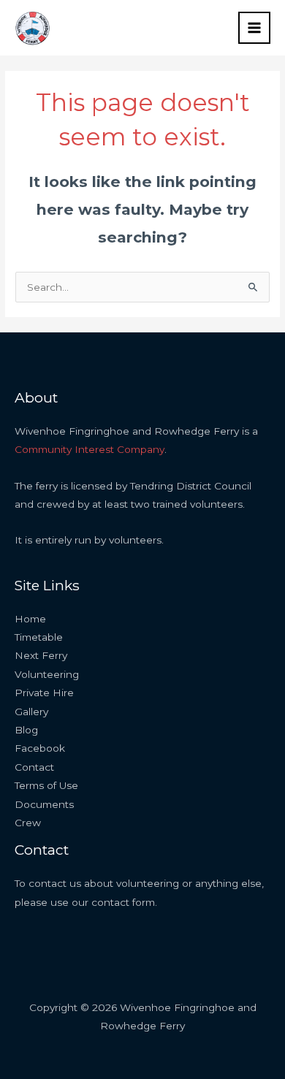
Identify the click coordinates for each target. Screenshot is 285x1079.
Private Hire (44, 692)
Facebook (40, 748)
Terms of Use (46, 785)
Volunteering (47, 674)
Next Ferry (41, 655)
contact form (123, 902)
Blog (26, 730)
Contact (34, 767)
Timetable (39, 637)
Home (30, 619)
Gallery (31, 711)
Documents (44, 804)
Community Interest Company (89, 449)
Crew (28, 822)
